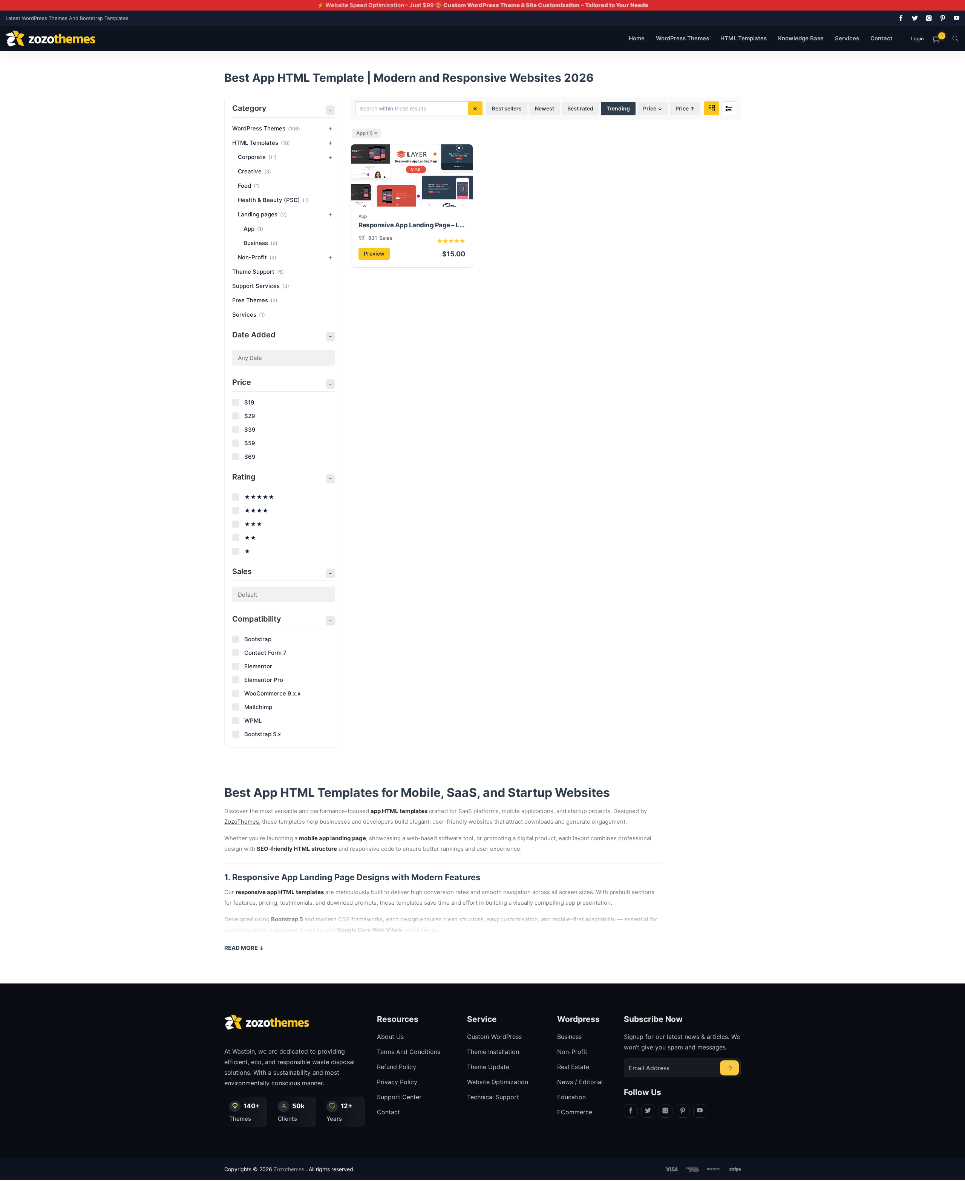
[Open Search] (955, 38)
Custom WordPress (494, 1036)
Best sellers (507, 108)
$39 (250, 429)
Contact (881, 38)
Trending (618, 108)
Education (571, 1097)
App (362, 216)
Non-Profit (572, 1051)
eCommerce (574, 1112)
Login (917, 38)
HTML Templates (743, 38)
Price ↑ (685, 108)
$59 (249, 443)
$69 (250, 456)
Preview (374, 253)
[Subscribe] (729, 1067)
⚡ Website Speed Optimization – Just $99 (482, 5)
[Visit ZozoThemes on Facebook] (899, 18)
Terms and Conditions (408, 1051)
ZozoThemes (241, 821)
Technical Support (493, 1097)
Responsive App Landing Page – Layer (411, 225)
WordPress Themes (682, 38)
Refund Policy (396, 1067)
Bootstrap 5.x (262, 734)
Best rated (580, 108)
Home (637, 38)
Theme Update (488, 1067)
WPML (253, 720)
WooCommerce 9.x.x (272, 693)
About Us (390, 1036)
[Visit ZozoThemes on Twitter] (913, 18)
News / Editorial (580, 1082)
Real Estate (573, 1067)
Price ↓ (652, 108)
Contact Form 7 (265, 652)
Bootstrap (257, 639)
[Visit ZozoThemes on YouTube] (955, 18)
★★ (250, 537)
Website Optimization (497, 1082)
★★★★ (256, 510)
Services (847, 38)
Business (569, 1036)
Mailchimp (258, 707)
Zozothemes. (290, 1169)
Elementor (258, 666)
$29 (249, 416)
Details (411, 188)
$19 (249, 402)
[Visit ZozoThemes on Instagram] (927, 18)
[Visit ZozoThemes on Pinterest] (941, 18)
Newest (544, 108)
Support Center (399, 1097)
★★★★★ (259, 497)
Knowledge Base (801, 38)
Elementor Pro (263, 679)
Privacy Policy (397, 1082)
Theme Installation (493, 1051)
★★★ (253, 524)
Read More (241, 947)
